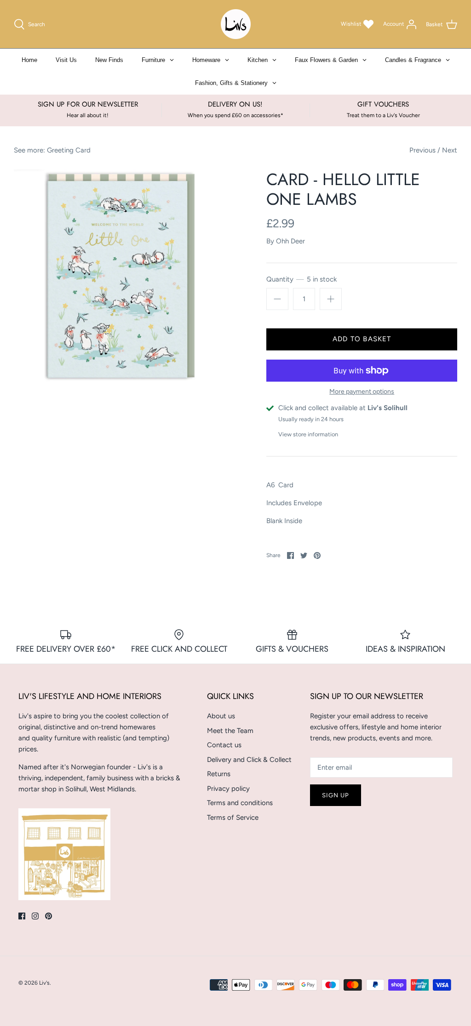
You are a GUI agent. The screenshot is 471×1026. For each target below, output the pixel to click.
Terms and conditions (240, 803)
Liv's (44, 983)
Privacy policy (228, 788)
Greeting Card (69, 150)
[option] (125, 280)
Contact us (224, 745)
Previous (422, 150)
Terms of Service (232, 817)
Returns (218, 774)
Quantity (301, 279)
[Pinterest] (48, 916)
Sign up (335, 795)
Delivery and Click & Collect (249, 759)
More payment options (361, 391)
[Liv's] (236, 24)
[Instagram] (35, 916)
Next (449, 150)
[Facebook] (21, 916)
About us (221, 716)
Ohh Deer (290, 241)
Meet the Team (230, 731)
